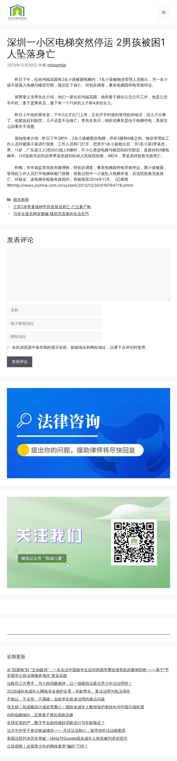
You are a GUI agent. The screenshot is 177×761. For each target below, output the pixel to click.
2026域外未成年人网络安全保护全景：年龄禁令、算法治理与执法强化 (68, 691)
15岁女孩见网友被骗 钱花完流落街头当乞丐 (51, 213)
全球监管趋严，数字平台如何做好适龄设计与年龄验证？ (56, 722)
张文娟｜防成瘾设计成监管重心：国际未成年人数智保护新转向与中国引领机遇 (75, 707)
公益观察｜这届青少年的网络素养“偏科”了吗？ (47, 746)
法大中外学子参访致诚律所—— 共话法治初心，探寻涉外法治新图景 (66, 730)
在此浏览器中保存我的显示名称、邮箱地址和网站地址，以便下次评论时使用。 (80, 347)
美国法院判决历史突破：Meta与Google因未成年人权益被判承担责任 (67, 738)
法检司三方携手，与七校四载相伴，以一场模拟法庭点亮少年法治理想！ (69, 683)
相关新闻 (21, 199)
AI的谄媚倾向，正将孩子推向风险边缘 (40, 715)
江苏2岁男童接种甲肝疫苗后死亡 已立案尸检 (52, 207)
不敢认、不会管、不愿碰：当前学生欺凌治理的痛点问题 (56, 699)
